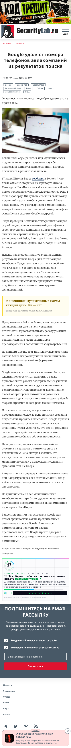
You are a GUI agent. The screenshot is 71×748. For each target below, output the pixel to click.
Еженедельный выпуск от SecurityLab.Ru (35, 647)
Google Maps (38, 85)
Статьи (6, 697)
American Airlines (13, 88)
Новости (7, 685)
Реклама (35, 730)
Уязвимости (9, 691)
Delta (28, 88)
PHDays (6, 714)
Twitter (40, 88)
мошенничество (12, 91)
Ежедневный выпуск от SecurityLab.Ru (34, 640)
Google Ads (22, 85)
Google (8, 85)
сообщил (38, 178)
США (27, 91)
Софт (6, 708)
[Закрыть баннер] (67, 731)
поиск (51, 88)
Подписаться (36, 666)
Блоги (6, 703)
